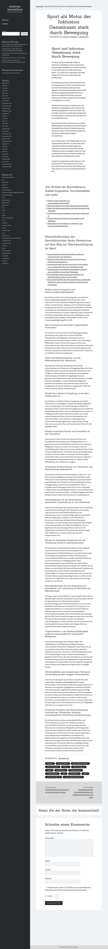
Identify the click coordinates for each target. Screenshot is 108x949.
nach (3, 220)
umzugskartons (6, 251)
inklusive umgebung (78, 767)
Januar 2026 (5, 101)
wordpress (5, 263)
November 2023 (6, 166)
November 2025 (6, 106)
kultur (3, 215)
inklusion (65, 767)
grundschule (5, 202)
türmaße (4, 245)
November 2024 (6, 136)
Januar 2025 (5, 131)
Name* (47, 861)
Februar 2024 (6, 159)
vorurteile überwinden (53, 777)
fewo (3, 197)
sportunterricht (6, 243)
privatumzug (5, 235)
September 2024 (6, 141)
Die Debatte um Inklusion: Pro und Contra (13, 57)
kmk (3, 213)
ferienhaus (5, 187)
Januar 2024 (5, 161)
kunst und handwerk (8, 218)
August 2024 (5, 144)
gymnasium (5, 205)
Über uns (5, 20)
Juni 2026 (5, 88)
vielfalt (85, 773)
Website (48, 878)
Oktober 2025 (6, 108)
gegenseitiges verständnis (80, 763)
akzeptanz (50, 763)
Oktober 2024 (6, 139)
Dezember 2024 (6, 134)
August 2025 (5, 113)
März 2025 (5, 126)
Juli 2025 (4, 116)
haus (3, 207)
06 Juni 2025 (83, 37)
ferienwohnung (6, 190)
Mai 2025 (4, 121)
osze (3, 233)
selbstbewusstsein (75, 770)
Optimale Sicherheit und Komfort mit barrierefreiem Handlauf (57, 791)
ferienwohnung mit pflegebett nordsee (13, 192)
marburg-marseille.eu (15, 8)
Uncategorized (6, 253)
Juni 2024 (5, 149)
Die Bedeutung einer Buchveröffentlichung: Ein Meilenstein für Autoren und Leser (83, 793)
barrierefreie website (8, 177)
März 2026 (5, 96)
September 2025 (6, 111)
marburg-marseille (69, 37)
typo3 (3, 248)
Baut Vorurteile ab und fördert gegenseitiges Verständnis (68, 206)
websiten (4, 261)
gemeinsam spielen (52, 767)
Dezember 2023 (6, 164)
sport (63, 773)
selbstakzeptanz (60, 770)
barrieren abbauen (63, 763)
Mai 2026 (4, 90)
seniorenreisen (6, 240)
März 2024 (5, 156)
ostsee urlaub (6, 230)
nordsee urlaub (6, 225)
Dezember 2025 (6, 103)
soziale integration (52, 773)
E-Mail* (48, 870)
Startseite (39, 6)
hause (4, 210)
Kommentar (49, 838)
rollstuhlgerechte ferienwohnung (11, 238)
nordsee (4, 223)
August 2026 (5, 83)
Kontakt (5, 24)
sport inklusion (74, 773)
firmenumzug (6, 200)
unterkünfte (5, 258)
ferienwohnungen (7, 195)
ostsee (4, 228)
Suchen (4, 31)
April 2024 (5, 154)
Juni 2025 (5, 118)
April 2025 (5, 123)
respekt (49, 770)
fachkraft (4, 185)
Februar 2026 (6, 98)
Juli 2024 (4, 146)
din (3, 180)
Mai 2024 (4, 151)
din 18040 (5, 182)
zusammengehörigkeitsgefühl (73, 777)
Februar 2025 (6, 128)
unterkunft (5, 256)
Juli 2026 (4, 85)
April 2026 (5, 93)
